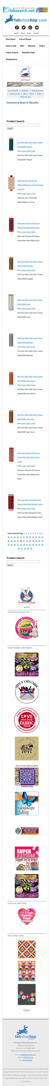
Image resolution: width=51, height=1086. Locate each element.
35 (11, 545)
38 (21, 545)
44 (39, 545)
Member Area (37, 90)
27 (24, 541)
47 (22, 549)
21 (42, 537)
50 (31, 549)
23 (11, 541)
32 (39, 541)
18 (33, 537)
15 (24, 537)
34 (8, 545)
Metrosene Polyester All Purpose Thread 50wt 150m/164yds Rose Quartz (28, 457)
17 (30, 537)
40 (27, 545)
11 (11, 537)
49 (28, 549)
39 (24, 545)
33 (42, 541)
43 (36, 545)
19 (36, 537)
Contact (36, 33)
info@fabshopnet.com (28, 1055)
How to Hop (11, 46)
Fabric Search (12, 53)
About (23, 33)
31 (36, 541)
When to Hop (25, 96)
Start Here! (10, 39)
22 (8, 541)
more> (24, 903)
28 (27, 541)
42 (33, 545)
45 (42, 545)
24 (15, 541)
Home (16, 33)
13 (18, 537)
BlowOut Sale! (28, 53)
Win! (22, 46)
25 (18, 541)
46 (19, 549)
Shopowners (11, 59)
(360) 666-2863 (27, 1060)
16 (27, 537)
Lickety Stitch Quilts (28, 151)
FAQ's (42, 46)
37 (18, 545)
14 (21, 537)
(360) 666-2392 (28, 1057)
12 (14, 537)
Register (24, 90)
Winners (31, 46)
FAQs (32, 93)
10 (8, 537)
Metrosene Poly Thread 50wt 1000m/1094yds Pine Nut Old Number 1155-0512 (30, 185)
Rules (29, 33)
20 (39, 537)
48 (25, 549)
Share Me (27, 607)
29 (30, 541)
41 (30, 545)
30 (33, 541)
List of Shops (25, 39)
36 (15, 545)
